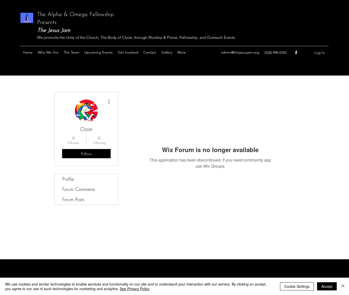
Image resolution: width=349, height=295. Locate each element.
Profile (68, 179)
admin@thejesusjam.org (240, 52)
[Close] (343, 286)
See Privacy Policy (134, 288)
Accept (326, 286)
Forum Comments (78, 189)
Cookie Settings (297, 286)
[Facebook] (296, 52)
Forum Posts (73, 199)
